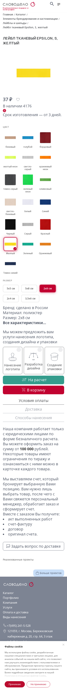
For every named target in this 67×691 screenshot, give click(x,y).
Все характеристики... (24, 322)
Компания (10, 603)
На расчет (37, 379)
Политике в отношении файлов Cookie (25, 675)
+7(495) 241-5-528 (18, 626)
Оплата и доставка (15, 612)
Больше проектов (50, 573)
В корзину (36, 389)
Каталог (8, 593)
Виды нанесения (14, 617)
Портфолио (11, 598)
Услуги (7, 607)
